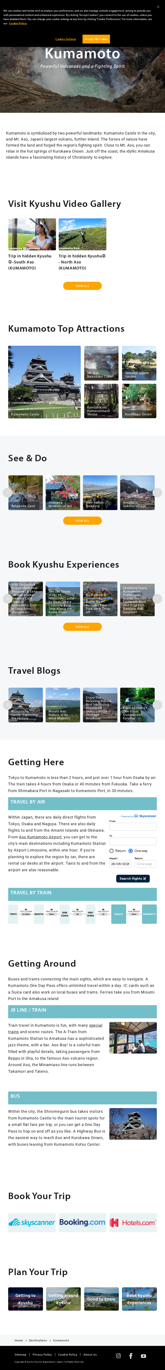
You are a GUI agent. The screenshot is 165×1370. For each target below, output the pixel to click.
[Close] (158, 7)
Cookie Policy (67, 1354)
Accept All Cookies (96, 39)
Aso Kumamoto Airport (40, 836)
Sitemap (20, 1354)
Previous (7, 492)
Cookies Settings (65, 39)
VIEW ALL (82, 286)
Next (157, 492)
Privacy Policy (42, 1354)
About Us (90, 1354)
